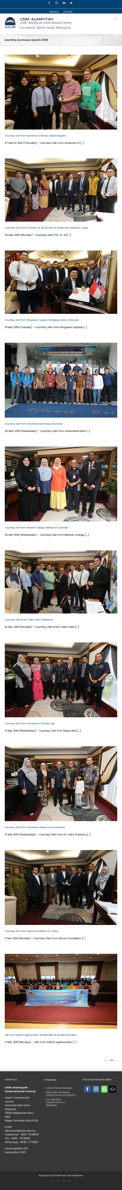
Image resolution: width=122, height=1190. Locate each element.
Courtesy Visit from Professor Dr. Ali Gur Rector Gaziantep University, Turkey (46, 227)
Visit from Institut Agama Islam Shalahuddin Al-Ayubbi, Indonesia (40, 1035)
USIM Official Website (59, 1088)
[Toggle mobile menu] (115, 18)
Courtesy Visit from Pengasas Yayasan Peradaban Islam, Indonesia (42, 320)
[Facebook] (87, 1089)
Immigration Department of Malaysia (55, 1102)
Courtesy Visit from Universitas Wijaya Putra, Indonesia (35, 827)
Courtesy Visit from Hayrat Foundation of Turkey (31, 931)
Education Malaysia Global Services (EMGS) (61, 1094)
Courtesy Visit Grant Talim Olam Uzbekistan (29, 619)
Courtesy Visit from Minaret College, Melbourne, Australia (36, 527)
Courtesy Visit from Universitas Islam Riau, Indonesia (33, 423)
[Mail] (112, 1089)
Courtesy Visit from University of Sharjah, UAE (29, 723)
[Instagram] (96, 1089)
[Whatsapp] (104, 1089)
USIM (58, 1175)
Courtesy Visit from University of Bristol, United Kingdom (35, 135)
